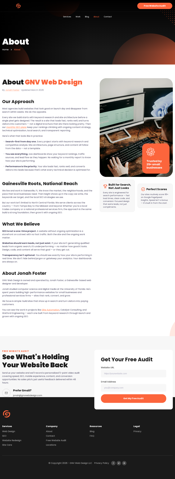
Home (5, 49)
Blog (87, 16)
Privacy (137, 431)
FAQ (92, 435)
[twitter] (119, 463)
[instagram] (124, 463)
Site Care (7, 444)
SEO (4, 435)
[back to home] (18, 6)
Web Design (8, 431)
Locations (51, 444)
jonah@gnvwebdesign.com (27, 395)
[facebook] (113, 463)
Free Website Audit (155, 5)
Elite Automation (50, 309)
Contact (108, 16)
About (96, 16)
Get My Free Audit (133, 398)
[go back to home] (6, 414)
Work (78, 16)
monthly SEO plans (16, 127)
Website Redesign (11, 440)
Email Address (108, 381)
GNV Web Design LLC (81, 463)
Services (67, 16)
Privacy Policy (101, 463)
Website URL (107, 367)
